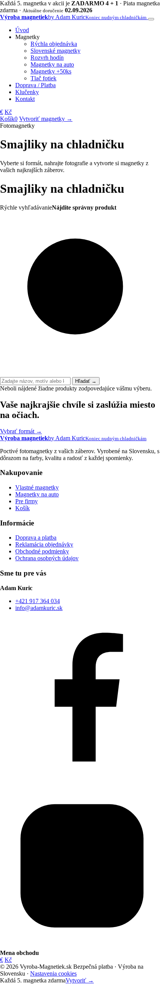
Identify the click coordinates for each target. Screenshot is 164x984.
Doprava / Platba (35, 85)
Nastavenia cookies (53, 973)
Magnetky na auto (52, 64)
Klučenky (27, 92)
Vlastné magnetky (37, 487)
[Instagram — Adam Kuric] (82, 946)
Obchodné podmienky (42, 551)
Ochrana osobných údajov (47, 558)
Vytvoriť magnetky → (45, 118)
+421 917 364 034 (37, 601)
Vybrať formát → (21, 431)
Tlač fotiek (43, 78)
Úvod (22, 30)
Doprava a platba (35, 537)
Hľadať (85, 381)
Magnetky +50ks (51, 71)
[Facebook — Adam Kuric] (82, 780)
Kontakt (25, 99)
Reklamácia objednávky (44, 544)
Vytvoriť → (80, 980)
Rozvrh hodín (47, 57)
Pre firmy (26, 501)
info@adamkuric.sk (39, 608)
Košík (22, 508)
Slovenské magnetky (55, 50)
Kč (8, 112)
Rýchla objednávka (54, 44)
